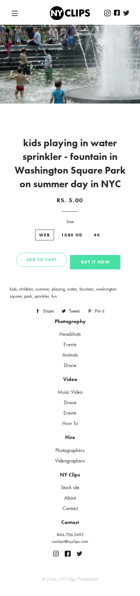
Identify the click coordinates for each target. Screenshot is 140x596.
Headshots (70, 334)
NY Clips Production (78, 578)
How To (70, 423)
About (70, 497)
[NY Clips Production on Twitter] (126, 13)
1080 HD (72, 235)
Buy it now (95, 262)
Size (70, 221)
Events (70, 344)
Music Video (70, 392)
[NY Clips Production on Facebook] (117, 13)
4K (97, 235)
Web (44, 235)
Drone (70, 365)
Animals (70, 354)
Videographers (70, 460)
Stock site (70, 487)
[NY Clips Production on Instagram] (107, 13)
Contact (70, 508)
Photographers (70, 450)
